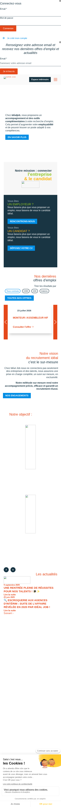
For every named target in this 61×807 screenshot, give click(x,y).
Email (3, 9)
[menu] (55, 79)
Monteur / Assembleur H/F (30, 317)
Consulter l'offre (22, 327)
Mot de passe (6, 18)
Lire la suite (10, 594)
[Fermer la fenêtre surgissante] (60, 1)
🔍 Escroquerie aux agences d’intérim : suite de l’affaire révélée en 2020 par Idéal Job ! (27, 604)
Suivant (8, 613)
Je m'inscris (9, 71)
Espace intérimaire (40, 79)
